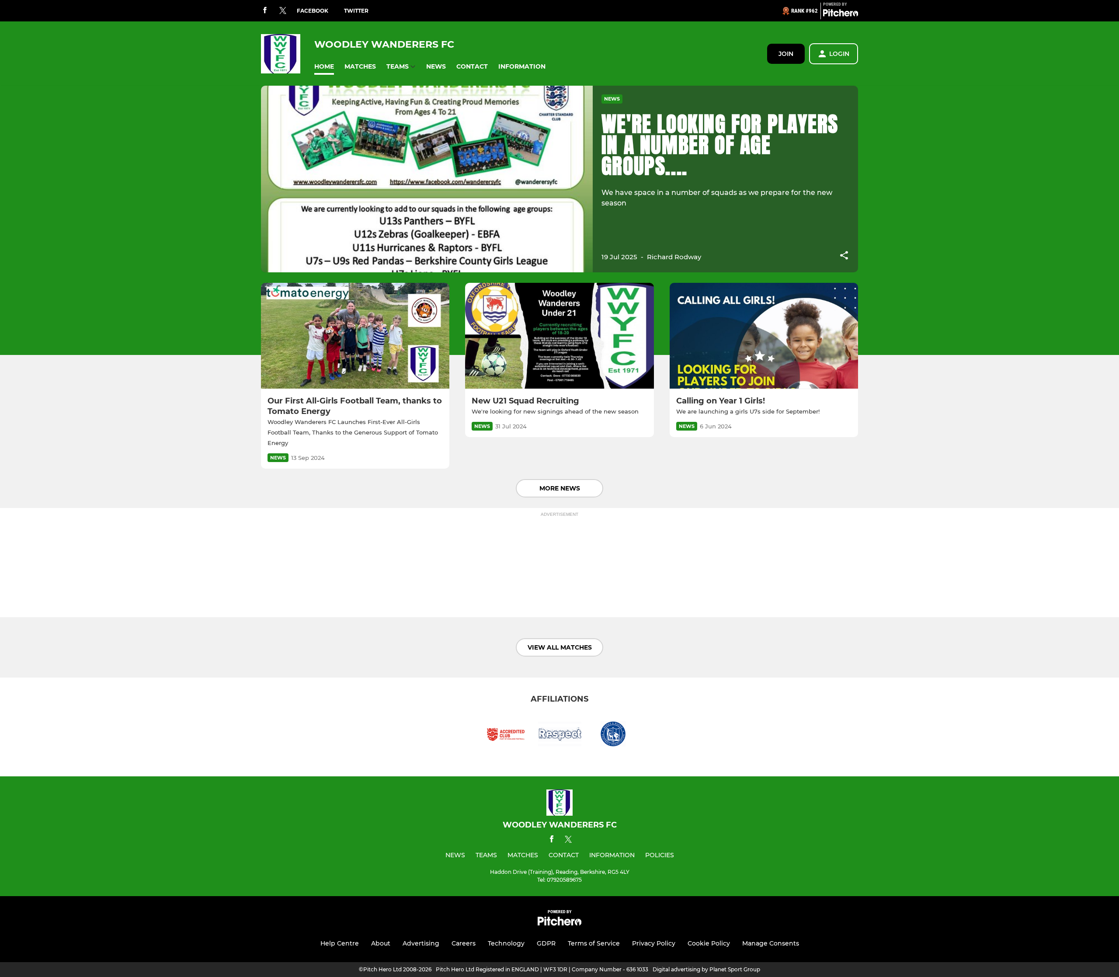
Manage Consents (770, 943)
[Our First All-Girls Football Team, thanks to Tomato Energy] (355, 336)
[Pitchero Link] (840, 14)
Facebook (312, 10)
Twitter (356, 10)
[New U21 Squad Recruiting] (559, 336)
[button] (324, 66)
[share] (844, 256)
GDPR (546, 943)
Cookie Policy (709, 943)
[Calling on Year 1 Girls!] (764, 336)
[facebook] (265, 10)
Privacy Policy (653, 943)
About (380, 943)
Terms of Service (594, 943)
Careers (464, 943)
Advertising (421, 943)
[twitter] (282, 11)
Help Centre (339, 943)
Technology (506, 943)
